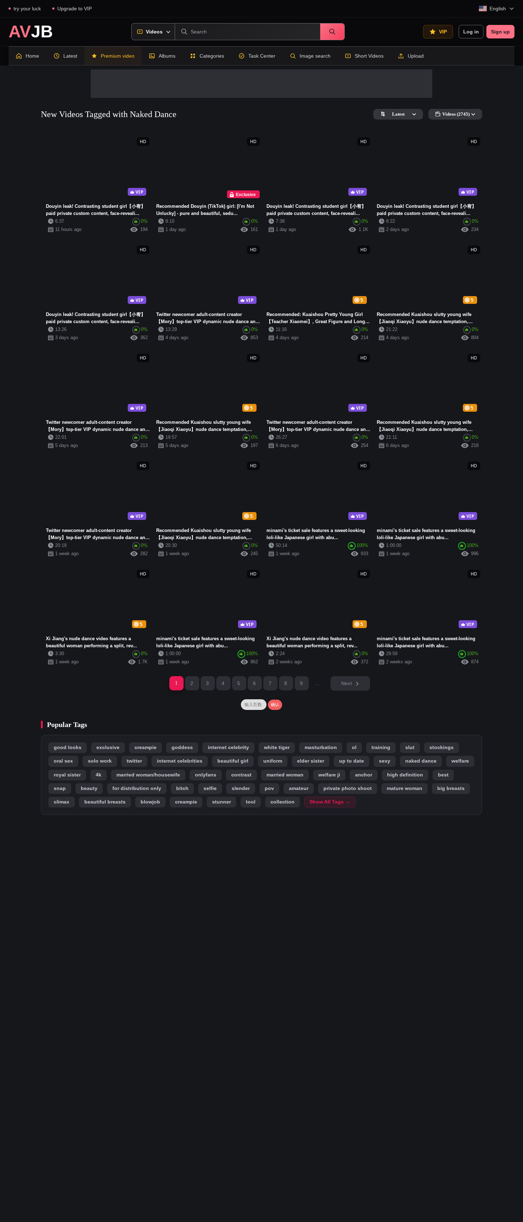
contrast (241, 775)
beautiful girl (232, 761)
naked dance (421, 761)
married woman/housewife (148, 775)
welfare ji (329, 775)
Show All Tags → (330, 802)
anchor (363, 775)
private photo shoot (347, 788)
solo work (100, 761)
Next (346, 683)
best (443, 775)
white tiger (277, 747)
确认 (275, 704)
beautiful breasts (105, 802)
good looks (67, 747)
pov (269, 788)
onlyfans (205, 775)
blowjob (150, 802)
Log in (471, 32)
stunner (221, 802)
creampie (145, 747)
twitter (134, 761)
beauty (89, 788)
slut (409, 747)
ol (354, 747)
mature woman (404, 788)
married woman (284, 775)
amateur (298, 788)
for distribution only (136, 788)
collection (282, 802)
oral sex (63, 761)
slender (241, 788)
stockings (441, 747)
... (317, 683)
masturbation (321, 747)
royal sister (67, 775)
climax (61, 802)
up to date (351, 761)
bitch (182, 788)
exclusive (108, 747)
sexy (384, 761)
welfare (460, 761)
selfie (210, 788)
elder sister (310, 761)
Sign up (500, 32)
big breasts (451, 788)
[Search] (332, 31)
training (380, 747)
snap (60, 788)
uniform (272, 761)
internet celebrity (228, 747)
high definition (405, 775)
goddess (182, 747)
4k (98, 775)
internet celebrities (179, 761)
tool (250, 802)
